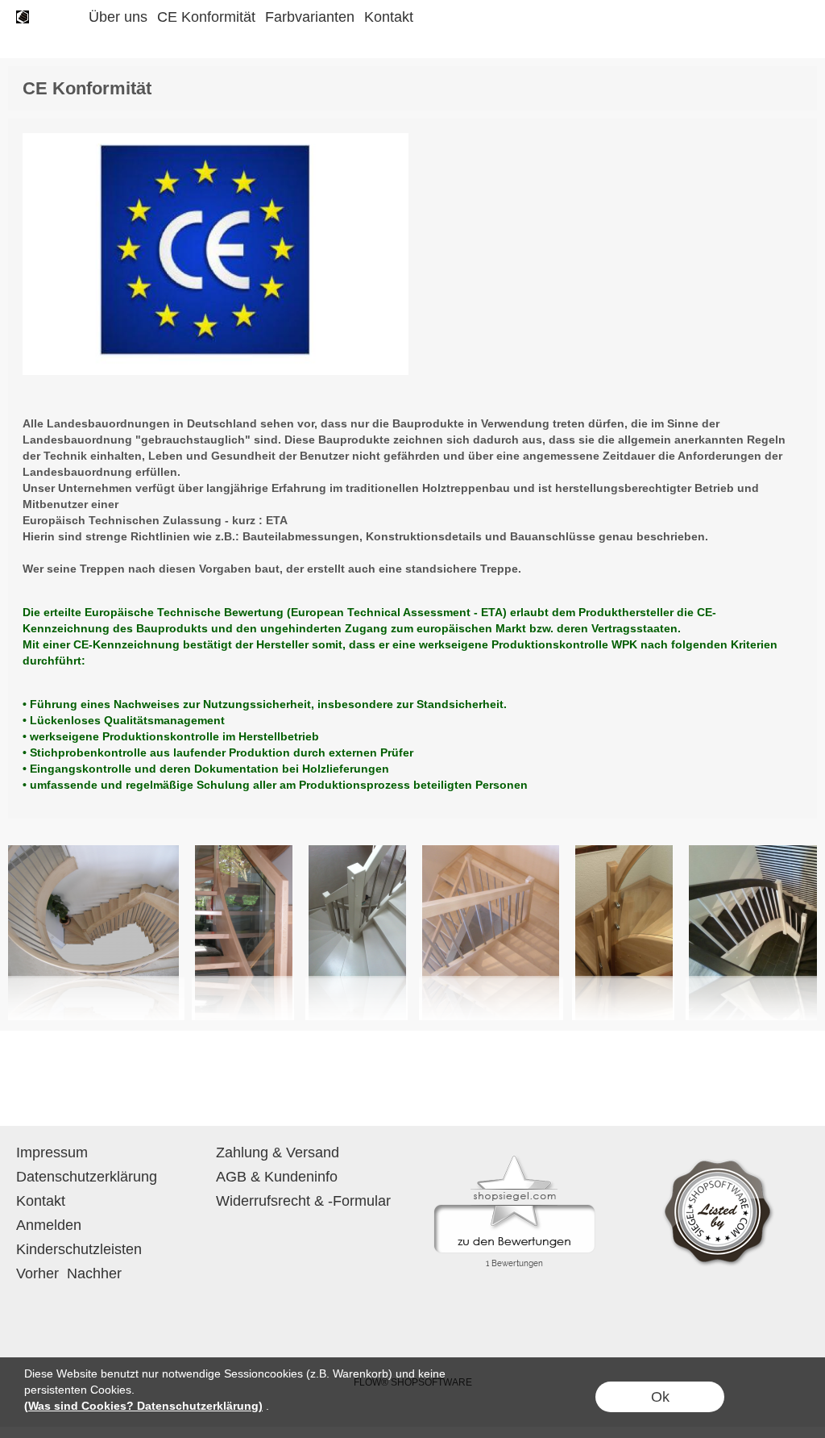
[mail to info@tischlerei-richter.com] (20, 1082)
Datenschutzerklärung (86, 1177)
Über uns (118, 17)
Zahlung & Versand (277, 1152)
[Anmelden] (709, 16)
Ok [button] (660, 1397)
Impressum (52, 1152)
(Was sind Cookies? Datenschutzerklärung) (143, 1405)
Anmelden (48, 1225)
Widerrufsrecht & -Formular (303, 1201)
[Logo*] (22, 16)
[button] (66, 16)
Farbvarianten (309, 17)
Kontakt (388, 17)
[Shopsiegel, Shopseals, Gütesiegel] (514, 1159)
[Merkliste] (738, 16)
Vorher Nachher (69, 1273)
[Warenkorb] (767, 16)
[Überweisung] (411, 1311)
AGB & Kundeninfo (277, 1177)
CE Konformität (206, 17)
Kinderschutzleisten (79, 1249)
